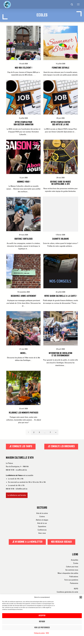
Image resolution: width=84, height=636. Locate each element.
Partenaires (74, 583)
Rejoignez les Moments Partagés (23, 413)
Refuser (42, 621)
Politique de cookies (39, 633)
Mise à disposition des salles (68, 573)
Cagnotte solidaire (60, 239)
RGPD (47, 633)
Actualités (74, 560)
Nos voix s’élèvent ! (23, 68)
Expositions (42, 526)
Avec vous (42, 533)
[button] (81, 597)
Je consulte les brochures (61, 446)
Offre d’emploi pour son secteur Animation (23, 123)
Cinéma (42, 516)
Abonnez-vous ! (23, 182)
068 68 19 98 (10, 489)
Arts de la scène (42, 513)
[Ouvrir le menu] (78, 4)
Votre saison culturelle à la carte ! (60, 296)
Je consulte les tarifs (20, 446)
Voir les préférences (42, 627)
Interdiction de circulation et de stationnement (60, 354)
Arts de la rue (42, 523)
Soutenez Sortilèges (23, 239)
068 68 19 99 (10, 470)
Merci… (23, 353)
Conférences (42, 530)
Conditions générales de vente (67, 592)
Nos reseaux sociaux (61, 542)
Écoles (75, 563)
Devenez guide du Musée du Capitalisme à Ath (60, 183)
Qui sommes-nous (71, 570)
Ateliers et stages (42, 520)
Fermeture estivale (60, 68)
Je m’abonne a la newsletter (27, 542)
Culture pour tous (72, 566)
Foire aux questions (71, 580)
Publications (73, 576)
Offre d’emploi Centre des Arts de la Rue (60, 123)
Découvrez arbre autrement (23, 296)
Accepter (42, 615)
